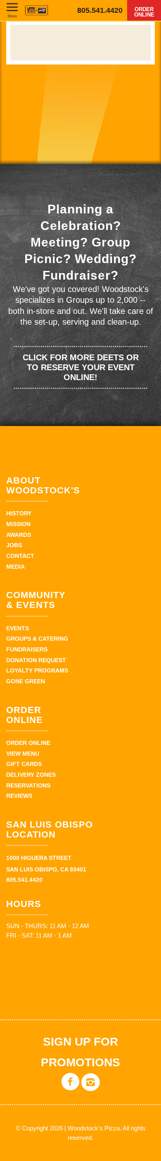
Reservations (28, 785)
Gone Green (25, 681)
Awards (18, 534)
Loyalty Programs (37, 670)
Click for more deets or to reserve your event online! (81, 367)
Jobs (14, 545)
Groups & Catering (37, 638)
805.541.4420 (100, 10)
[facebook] (70, 1088)
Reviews (19, 795)
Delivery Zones (31, 774)
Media (15, 566)
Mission (18, 524)
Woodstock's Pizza (36, 10)
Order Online (144, 12)
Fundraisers (26, 649)
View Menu (22, 753)
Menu (12, 16)
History (18, 513)
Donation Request (36, 660)
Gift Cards (24, 764)
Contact (20, 556)
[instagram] (90, 1088)
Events (17, 628)
